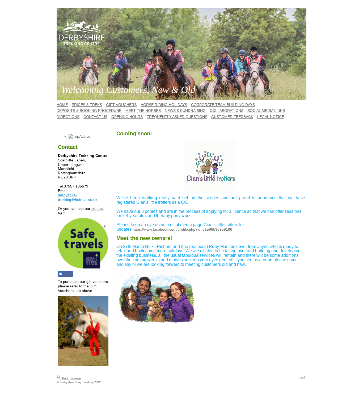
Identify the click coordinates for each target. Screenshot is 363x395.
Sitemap (75, 378)
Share (67, 274)
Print (65, 378)
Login (302, 377)
